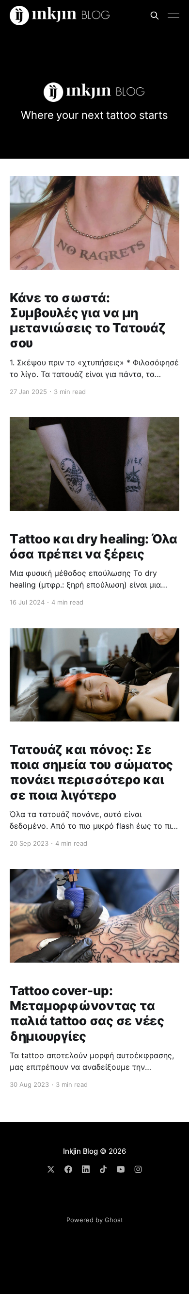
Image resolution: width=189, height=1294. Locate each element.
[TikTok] (103, 1169)
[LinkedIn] (86, 1169)
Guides (143, 1187)
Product (110, 1187)
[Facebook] (68, 1169)
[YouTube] (121, 1169)
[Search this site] (154, 15)
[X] (51, 1169)
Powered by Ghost (94, 1220)
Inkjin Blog (80, 1151)
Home (44, 1187)
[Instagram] (138, 1169)
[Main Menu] (173, 15)
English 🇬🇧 (97, 1200)
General (76, 1187)
